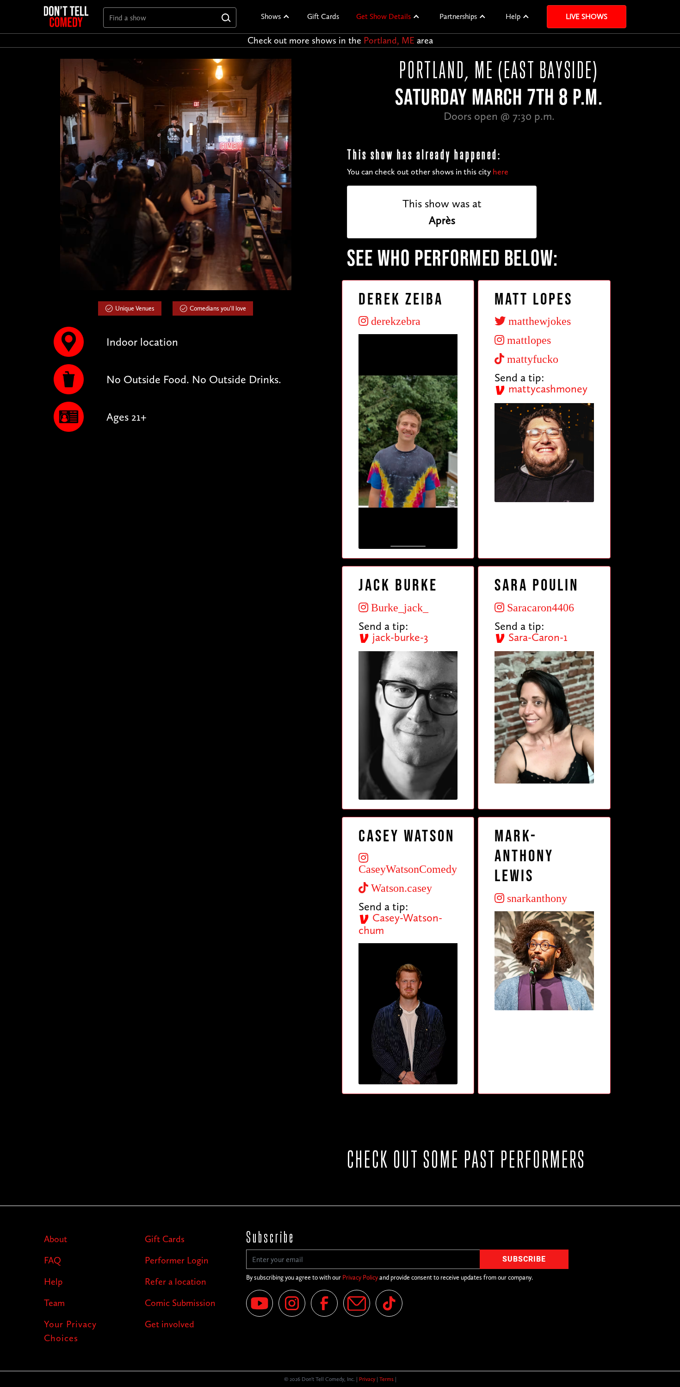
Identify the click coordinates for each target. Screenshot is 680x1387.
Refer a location (175, 1281)
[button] (275, 16)
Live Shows (586, 16)
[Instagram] (291, 1303)
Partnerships (458, 16)
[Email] (356, 1303)
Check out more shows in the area (340, 40)
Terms (386, 1379)
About (55, 1238)
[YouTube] (259, 1303)
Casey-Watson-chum (400, 924)
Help (513, 16)
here (500, 172)
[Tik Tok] (389, 1303)
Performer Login (177, 1260)
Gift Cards (323, 16)
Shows (271, 16)
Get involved (169, 1324)
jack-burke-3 (399, 637)
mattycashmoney (546, 388)
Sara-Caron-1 (537, 637)
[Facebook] (324, 1303)
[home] (66, 16)
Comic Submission (180, 1302)
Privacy (367, 1379)
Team (54, 1302)
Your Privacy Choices (70, 1331)
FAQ (52, 1260)
